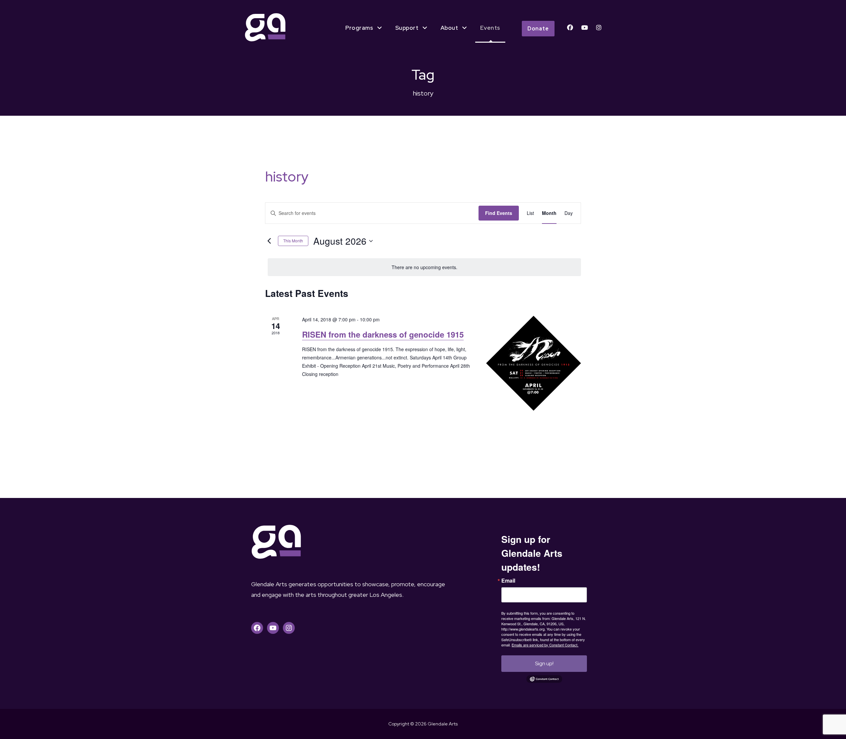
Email (508, 580)
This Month (293, 240)
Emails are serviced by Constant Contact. (545, 644)
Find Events (498, 213)
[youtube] (584, 27)
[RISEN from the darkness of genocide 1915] (533, 363)
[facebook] (570, 27)
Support (407, 27)
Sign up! (544, 663)
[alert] (424, 267)
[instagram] (598, 27)
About (449, 27)
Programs (359, 27)
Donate (538, 28)
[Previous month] (269, 241)
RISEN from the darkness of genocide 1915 (383, 334)
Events (490, 27)
